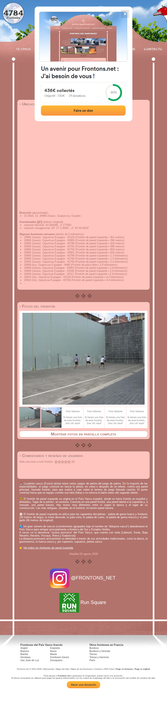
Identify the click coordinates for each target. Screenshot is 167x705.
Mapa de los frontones (81, 669)
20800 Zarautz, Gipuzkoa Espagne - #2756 (49, 261)
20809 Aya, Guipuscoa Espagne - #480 (47, 264)
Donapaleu (56, 660)
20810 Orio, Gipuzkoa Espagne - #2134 (47, 277)
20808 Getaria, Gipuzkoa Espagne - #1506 (49, 270)
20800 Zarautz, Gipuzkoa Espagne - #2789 (49, 255)
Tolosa (93, 654)
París (92, 660)
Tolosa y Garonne (99, 657)
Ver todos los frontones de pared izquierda (48, 547)
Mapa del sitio (62, 669)
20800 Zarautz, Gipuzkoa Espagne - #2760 (49, 258)
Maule (53, 654)
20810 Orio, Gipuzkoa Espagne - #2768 (47, 280)
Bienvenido (49, 669)
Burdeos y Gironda (99, 651)
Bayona (24, 651)
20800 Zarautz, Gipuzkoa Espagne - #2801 (49, 252)
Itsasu (53, 651)
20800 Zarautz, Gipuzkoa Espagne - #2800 (49, 240)
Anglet (23, 648)
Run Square (93, 602)
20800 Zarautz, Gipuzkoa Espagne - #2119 (49, 237)
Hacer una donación (83, 684)
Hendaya (25, 657)
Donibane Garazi (59, 657)
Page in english (142, 669)
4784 (13, 13)
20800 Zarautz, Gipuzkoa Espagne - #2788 (49, 243)
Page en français (124, 669)
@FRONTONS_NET (93, 578)
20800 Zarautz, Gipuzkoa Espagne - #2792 (49, 249)
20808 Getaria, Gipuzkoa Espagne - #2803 (49, 267)
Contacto (151, 49)
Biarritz (24, 654)
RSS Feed (109, 669)
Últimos (23, 49)
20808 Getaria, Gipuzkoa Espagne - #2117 (49, 273)
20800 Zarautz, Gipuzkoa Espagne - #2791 (49, 246)
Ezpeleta (55, 648)
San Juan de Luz (29, 660)
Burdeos (94, 648)
